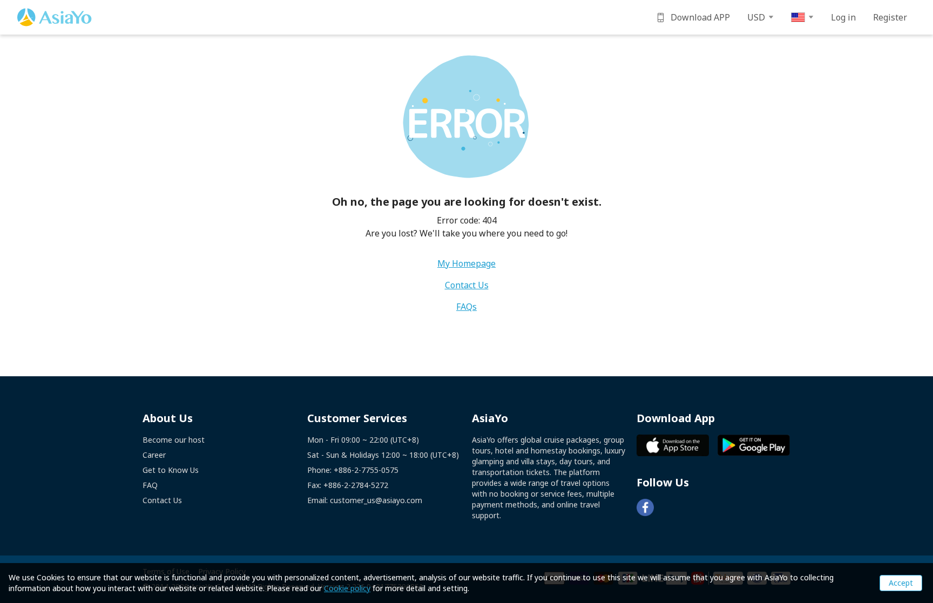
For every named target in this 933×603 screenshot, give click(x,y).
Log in (843, 17)
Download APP (700, 17)
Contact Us (467, 285)
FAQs (466, 307)
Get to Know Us (171, 470)
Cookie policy (347, 588)
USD (756, 17)
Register (890, 17)
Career (154, 455)
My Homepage (466, 263)
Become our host (174, 440)
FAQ (150, 485)
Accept (901, 583)
